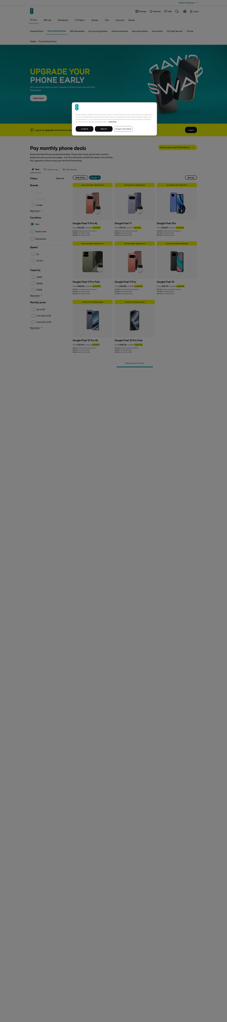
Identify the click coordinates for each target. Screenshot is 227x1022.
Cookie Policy (112, 122)
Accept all (84, 129)
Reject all (104, 129)
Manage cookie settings (123, 129)
